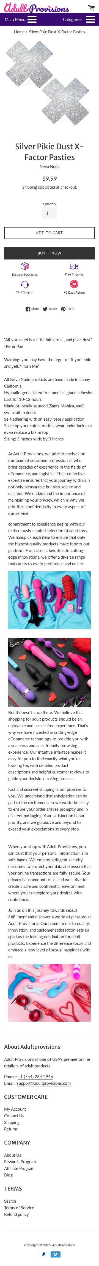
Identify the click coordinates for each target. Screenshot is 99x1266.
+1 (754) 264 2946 (35, 1076)
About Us (12, 1155)
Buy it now (49, 253)
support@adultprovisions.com (44, 1083)
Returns (11, 1128)
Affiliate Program (19, 1168)
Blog (8, 1174)
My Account (15, 1109)
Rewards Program (20, 1161)
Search (10, 1201)
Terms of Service (19, 1207)
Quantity (49, 204)
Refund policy (16, 1214)
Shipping (29, 187)
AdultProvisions (63, 1245)
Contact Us (14, 1115)
